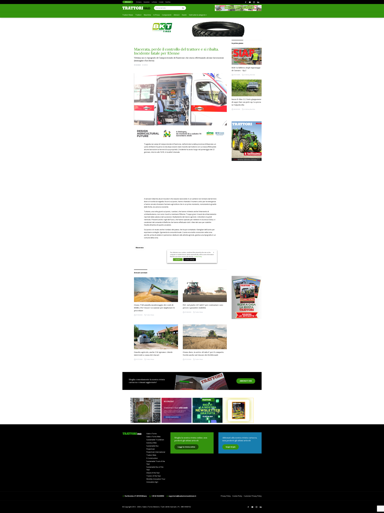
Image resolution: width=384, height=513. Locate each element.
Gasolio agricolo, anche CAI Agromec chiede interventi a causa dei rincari (153, 353)
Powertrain (150, 449)
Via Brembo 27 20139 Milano (135, 496)
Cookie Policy (237, 496)
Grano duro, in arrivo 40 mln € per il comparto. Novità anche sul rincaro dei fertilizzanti (203, 353)
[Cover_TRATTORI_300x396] (247, 141)
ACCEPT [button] (178, 259)
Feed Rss (167, 2)
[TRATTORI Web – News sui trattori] (136, 8)
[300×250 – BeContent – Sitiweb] (177, 410)
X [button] (213, 252)
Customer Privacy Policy (253, 496)
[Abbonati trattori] (239, 410)
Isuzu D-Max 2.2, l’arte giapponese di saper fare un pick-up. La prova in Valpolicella (246, 102)
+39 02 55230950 (157, 496)
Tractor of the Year (153, 476)
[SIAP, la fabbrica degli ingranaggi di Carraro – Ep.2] (247, 56)
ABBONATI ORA (246, 381)
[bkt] (192, 28)
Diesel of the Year (153, 473)
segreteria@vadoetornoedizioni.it (182, 496)
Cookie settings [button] (189, 259)
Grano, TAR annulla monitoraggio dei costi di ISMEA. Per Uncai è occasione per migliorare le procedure (154, 308)
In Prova (156, 15)
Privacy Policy (226, 496)
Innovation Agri (152, 482)
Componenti (166, 15)
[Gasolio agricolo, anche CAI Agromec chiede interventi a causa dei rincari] (156, 336)
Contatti (161, 2)
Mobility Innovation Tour (155, 479)
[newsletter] (207, 410)
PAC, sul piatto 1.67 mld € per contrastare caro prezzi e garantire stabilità (203, 306)
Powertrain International (155, 452)
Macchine (147, 15)
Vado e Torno (151, 433)
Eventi (184, 15)
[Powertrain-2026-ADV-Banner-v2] (145, 410)
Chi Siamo (139, 2)
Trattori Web (151, 455)
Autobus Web (151, 443)
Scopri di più (230, 447)
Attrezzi (177, 15)
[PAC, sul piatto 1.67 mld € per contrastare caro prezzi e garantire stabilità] (205, 289)
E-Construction (152, 458)
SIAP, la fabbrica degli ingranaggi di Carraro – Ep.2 (246, 69)
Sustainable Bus (152, 446)
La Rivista (154, 2)
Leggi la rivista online (186, 447)
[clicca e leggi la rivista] (238, 8)
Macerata (140, 247)
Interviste (252, 75)
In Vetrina (246, 75)
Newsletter (147, 2)
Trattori (138, 15)
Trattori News (127, 15)
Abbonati (128, 2)
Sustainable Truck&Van (155, 440)
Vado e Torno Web (153, 437)
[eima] (180, 133)
